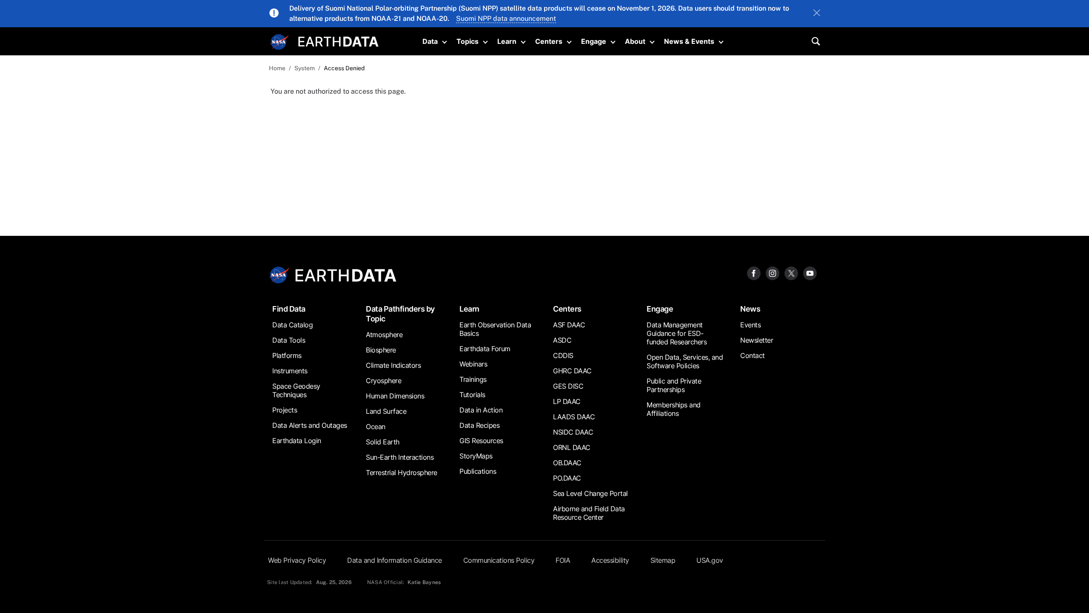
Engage (593, 41)
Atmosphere (384, 334)
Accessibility (610, 560)
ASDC (562, 340)
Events (750, 325)
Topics (467, 41)
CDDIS (563, 355)
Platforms (287, 355)
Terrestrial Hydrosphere (401, 472)
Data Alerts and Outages (309, 425)
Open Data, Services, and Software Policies (685, 361)
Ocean (375, 426)
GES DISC (568, 386)
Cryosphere (383, 380)
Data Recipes (479, 425)
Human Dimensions (395, 396)
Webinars (473, 364)
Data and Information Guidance (394, 560)
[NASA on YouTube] (810, 273)
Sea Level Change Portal (590, 493)
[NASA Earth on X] (791, 273)
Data (430, 41)
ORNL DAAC (571, 447)
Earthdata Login (296, 440)
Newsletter (756, 340)
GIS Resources (481, 440)
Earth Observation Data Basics (495, 329)
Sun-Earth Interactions (399, 457)
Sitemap (663, 560)
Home (277, 68)
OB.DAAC (567, 462)
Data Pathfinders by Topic (400, 313)
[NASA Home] (279, 42)
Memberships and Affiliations (674, 409)
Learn (506, 41)
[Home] (338, 41)
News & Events (689, 41)
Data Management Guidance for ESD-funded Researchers (677, 333)
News (750, 308)
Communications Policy (499, 560)
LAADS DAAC (574, 416)
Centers (548, 41)
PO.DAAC (567, 478)
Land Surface (386, 411)
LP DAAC (567, 401)
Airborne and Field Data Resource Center (589, 512)
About (635, 41)
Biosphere (381, 350)
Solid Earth (382, 442)
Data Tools (288, 340)
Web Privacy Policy (297, 560)
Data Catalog (292, 325)
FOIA (563, 560)
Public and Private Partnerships (674, 385)
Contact (752, 355)
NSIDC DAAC (573, 432)
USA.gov (709, 560)
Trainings (473, 379)
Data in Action (480, 410)
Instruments (290, 371)
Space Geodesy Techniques (296, 390)
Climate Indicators (393, 365)
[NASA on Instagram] (772, 273)
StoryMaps (476, 456)
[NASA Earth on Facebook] (754, 273)
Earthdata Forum (484, 348)
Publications (477, 471)
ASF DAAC (569, 325)
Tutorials (472, 394)
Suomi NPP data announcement (506, 18)
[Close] (816, 14)
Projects (284, 410)
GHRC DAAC (572, 371)
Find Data (288, 308)
